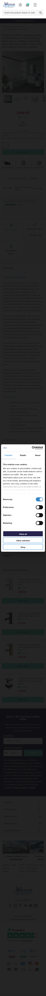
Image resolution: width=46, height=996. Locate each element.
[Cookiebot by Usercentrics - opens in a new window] (32, 448)
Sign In (20, 5)
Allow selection (23, 541)
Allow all (23, 534)
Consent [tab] (8, 455)
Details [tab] (23, 455)
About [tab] (38, 455)
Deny (23, 547)
